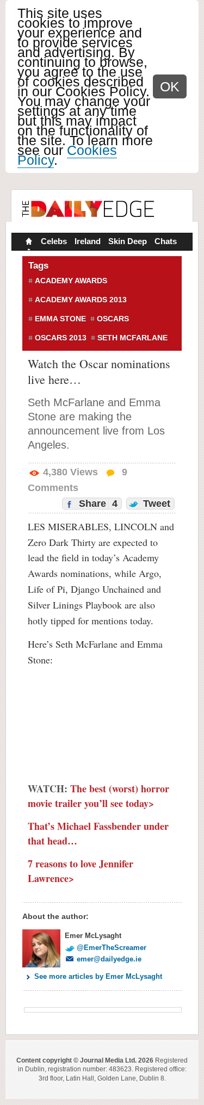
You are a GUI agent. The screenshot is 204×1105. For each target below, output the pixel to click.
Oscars (113, 318)
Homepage (27, 242)
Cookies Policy (67, 154)
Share (97, 503)
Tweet (155, 503)
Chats (165, 241)
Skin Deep (127, 241)
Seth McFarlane (132, 337)
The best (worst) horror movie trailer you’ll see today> (98, 795)
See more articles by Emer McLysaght (98, 976)
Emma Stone (60, 318)
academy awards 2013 (81, 299)
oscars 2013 (60, 337)
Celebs (54, 241)
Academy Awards (71, 280)
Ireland (88, 241)
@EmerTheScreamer (111, 947)
